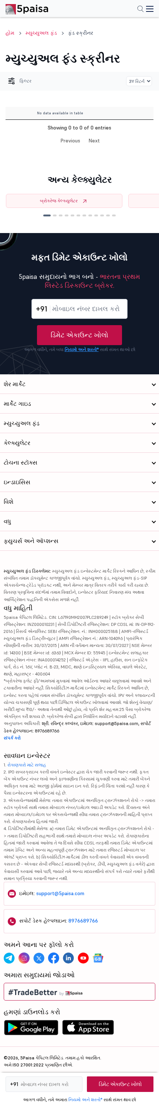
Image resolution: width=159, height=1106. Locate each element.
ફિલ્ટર (25, 81)
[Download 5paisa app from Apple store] (88, 1029)
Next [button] (94, 140)
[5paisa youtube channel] (83, 958)
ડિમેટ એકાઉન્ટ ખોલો (79, 335)
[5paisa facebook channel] (53, 958)
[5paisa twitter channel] (38, 958)
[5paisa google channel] (98, 958)
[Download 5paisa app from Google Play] (31, 1029)
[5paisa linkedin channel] (68, 958)
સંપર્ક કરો (12, 738)
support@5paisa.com (60, 893)
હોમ (10, 33)
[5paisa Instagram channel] (24, 958)
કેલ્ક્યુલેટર (17, 442)
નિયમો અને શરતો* (82, 349)
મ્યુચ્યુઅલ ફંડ (41, 33)
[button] (47, 215)
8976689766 (83, 920)
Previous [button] (70, 140)
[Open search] (140, 9)
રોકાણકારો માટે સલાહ (26, 765)
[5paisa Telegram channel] (9, 958)
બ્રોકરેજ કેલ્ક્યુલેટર (59, 200)
